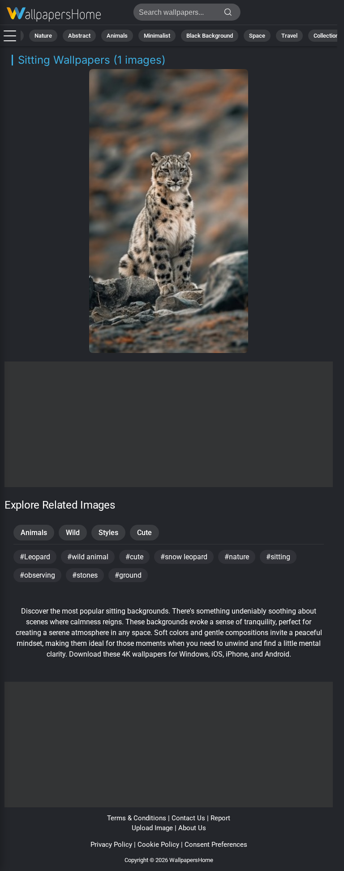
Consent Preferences (216, 845)
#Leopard (35, 557)
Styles (108, 532)
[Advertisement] (168, 424)
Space (257, 35)
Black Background (209, 35)
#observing (37, 575)
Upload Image (152, 828)
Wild (73, 532)
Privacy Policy (111, 845)
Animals (117, 35)
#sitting (278, 557)
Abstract (79, 35)
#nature (236, 557)
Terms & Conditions (136, 818)
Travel (289, 35)
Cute (144, 532)
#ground (128, 575)
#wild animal (87, 557)
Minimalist (157, 35)
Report (220, 818)
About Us (192, 828)
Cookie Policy (158, 845)
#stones (85, 575)
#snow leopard (183, 557)
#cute (134, 557)
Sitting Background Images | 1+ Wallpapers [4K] (54, 14)
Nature (43, 35)
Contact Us (188, 818)
